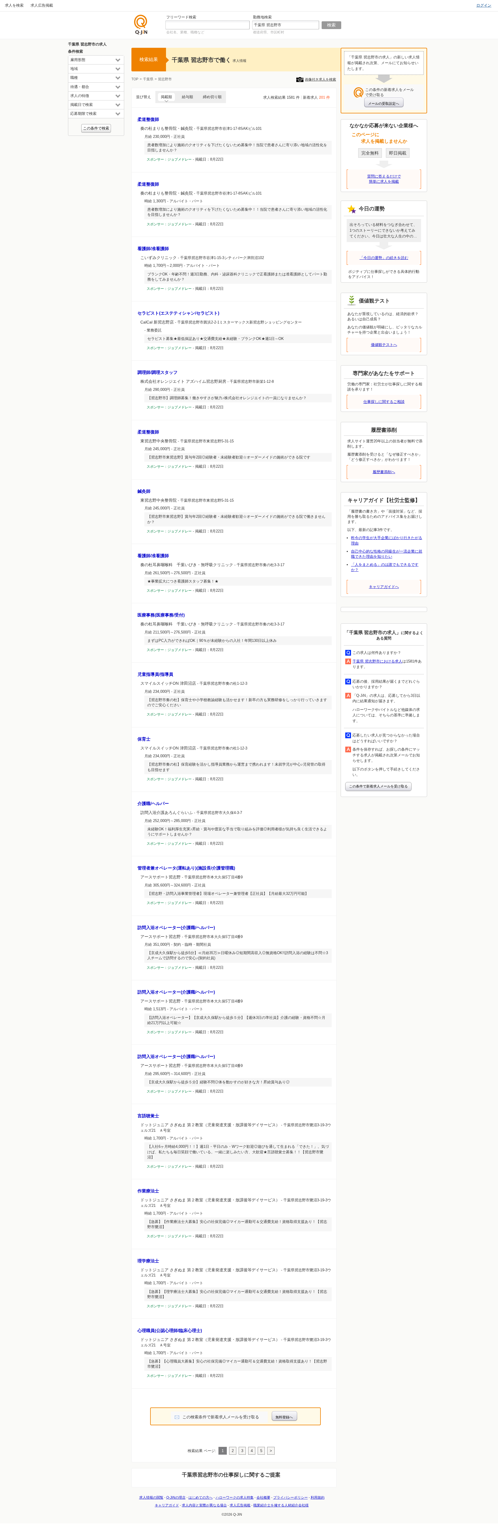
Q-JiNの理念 (176, 1498)
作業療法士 (148, 1190)
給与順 (187, 97)
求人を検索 (14, 5)
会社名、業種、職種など (185, 32)
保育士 (143, 739)
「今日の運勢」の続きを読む (384, 258)
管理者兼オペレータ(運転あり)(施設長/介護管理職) (186, 867)
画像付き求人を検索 (320, 79)
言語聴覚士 (148, 1115)
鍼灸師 (143, 491)
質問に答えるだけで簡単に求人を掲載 (384, 179)
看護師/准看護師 (153, 248)
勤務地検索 (262, 17)
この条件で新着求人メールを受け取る (378, 786)
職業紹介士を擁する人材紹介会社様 (281, 1505)
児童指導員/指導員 (155, 674)
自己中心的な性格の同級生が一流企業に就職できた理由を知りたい (386, 554)
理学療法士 (148, 1260)
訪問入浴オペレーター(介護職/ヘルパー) (176, 927)
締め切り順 (212, 97)
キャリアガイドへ (384, 587)
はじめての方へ (200, 1498)
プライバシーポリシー (290, 1498)
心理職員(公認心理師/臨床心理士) (169, 1330)
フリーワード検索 (181, 17)
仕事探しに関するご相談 (384, 401)
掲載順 (166, 97)
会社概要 (263, 1498)
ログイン (483, 5)
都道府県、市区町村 (268, 32)
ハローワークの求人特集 (235, 1498)
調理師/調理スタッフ (157, 372)
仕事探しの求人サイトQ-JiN (141, 24)
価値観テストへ (384, 345)
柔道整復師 (148, 119)
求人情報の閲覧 (151, 1498)
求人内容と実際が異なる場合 (204, 1505)
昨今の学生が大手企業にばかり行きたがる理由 (386, 540)
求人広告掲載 (42, 5)
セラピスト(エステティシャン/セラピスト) (178, 313)
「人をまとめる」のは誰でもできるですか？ (384, 567)
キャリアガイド (167, 1505)
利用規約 (318, 1498)
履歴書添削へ (384, 472)
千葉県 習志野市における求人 (377, 661)
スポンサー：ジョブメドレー (169, 159)
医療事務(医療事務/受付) (161, 614)
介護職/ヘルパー (153, 803)
